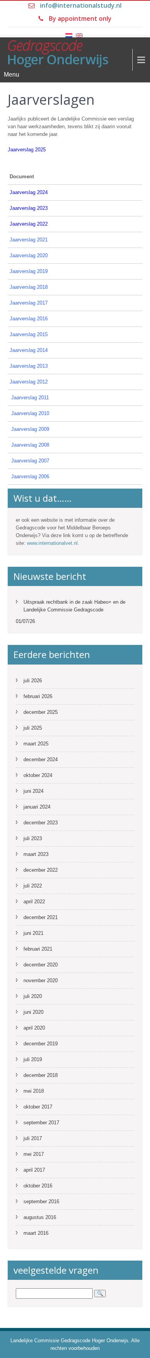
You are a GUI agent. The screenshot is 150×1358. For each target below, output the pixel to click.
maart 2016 (35, 1233)
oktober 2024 (37, 775)
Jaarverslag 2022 (29, 224)
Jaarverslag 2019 (29, 271)
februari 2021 (37, 949)
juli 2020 (32, 996)
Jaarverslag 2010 (30, 413)
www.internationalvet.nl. (53, 543)
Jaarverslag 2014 (29, 350)
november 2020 (40, 980)
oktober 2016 (37, 1186)
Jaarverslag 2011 (30, 397)
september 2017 (41, 1122)
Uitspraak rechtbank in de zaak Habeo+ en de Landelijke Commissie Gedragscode (74, 606)
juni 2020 (33, 1012)
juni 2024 (33, 791)
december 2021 (40, 917)
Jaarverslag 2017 (29, 303)
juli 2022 (32, 886)
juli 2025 (32, 728)
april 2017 (34, 1170)
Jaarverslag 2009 (30, 429)
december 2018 (40, 1075)
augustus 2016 (39, 1217)
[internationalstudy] (72, 57)
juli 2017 (32, 1138)
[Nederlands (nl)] (68, 31)
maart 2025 (35, 744)
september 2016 (41, 1201)
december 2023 (40, 823)
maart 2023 (35, 854)
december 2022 (40, 870)
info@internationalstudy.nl (81, 5)
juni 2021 (33, 933)
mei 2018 (33, 1091)
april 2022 (34, 901)
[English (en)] (79, 31)
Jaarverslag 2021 (29, 240)
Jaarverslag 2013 (29, 366)
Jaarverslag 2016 (29, 318)
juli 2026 (32, 680)
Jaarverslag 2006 (30, 476)
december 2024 (40, 759)
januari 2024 (36, 807)
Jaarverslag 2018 (29, 287)
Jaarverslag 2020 (29, 255)
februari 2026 (37, 696)
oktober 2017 (37, 1107)
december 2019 (40, 1044)
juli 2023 (32, 838)
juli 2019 (32, 1059)
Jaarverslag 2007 (30, 461)
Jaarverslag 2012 (29, 382)
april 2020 (34, 1028)
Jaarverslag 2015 (29, 334)
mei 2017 (33, 1154)
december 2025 (40, 712)
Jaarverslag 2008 (30, 445)
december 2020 (40, 965)
